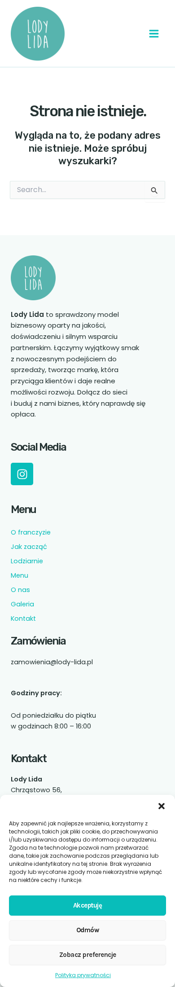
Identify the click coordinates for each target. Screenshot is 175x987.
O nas (20, 589)
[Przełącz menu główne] (154, 33)
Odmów (87, 930)
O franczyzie (31, 532)
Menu (19, 575)
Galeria (22, 604)
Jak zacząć (29, 546)
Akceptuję (87, 905)
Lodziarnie (27, 561)
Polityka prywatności (83, 975)
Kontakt (23, 618)
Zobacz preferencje (87, 955)
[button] (161, 806)
